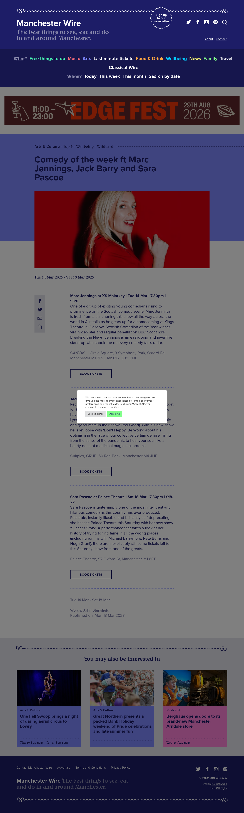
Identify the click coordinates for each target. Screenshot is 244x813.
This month (134, 76)
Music (74, 59)
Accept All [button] (114, 413)
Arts (87, 59)
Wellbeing (176, 59)
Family (210, 59)
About (209, 39)
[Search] (224, 23)
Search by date (164, 76)
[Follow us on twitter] (188, 22)
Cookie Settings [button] (95, 413)
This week (109, 76)
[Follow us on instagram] (206, 22)
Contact (221, 39)
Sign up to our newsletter (161, 18)
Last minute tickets (113, 59)
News (195, 59)
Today (90, 76)
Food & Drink (149, 59)
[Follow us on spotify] (215, 22)
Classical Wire (123, 67)
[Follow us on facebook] (197, 22)
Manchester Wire (49, 23)
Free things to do (47, 59)
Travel (226, 59)
